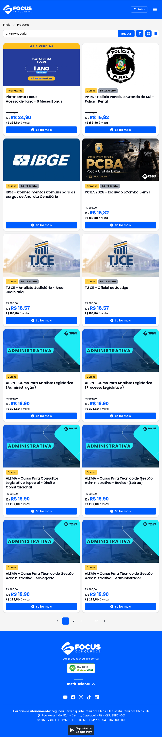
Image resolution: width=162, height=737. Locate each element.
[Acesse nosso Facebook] (73, 697)
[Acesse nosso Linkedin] (96, 697)
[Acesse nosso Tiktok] (89, 697)
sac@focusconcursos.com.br (81, 658)
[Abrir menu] (155, 9)
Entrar (141, 9)
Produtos (23, 25)
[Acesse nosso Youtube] (65, 697)
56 (96, 621)
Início (6, 25)
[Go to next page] (104, 621)
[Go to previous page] (57, 621)
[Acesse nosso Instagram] (81, 697)
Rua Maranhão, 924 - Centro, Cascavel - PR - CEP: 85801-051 (83, 715)
